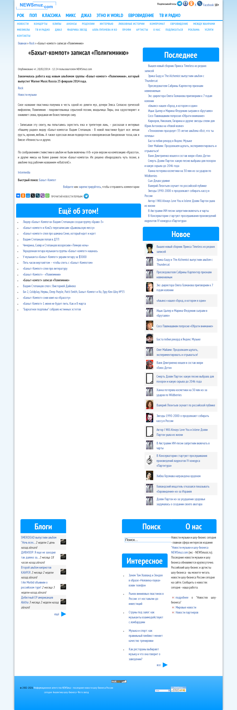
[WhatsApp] (47, 195)
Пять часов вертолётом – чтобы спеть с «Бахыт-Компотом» (58, 262)
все (159, 665)
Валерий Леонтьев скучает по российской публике (177, 185)
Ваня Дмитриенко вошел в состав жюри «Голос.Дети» (179, 155)
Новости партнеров (187, 612)
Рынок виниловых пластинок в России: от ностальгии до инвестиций (146, 598)
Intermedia (24, 172)
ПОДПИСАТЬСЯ (174, 30)
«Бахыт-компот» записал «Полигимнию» (46, 280)
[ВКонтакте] (18, 195)
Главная (22, 43)
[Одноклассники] (23, 195)
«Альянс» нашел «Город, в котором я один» (172, 105)
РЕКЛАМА (194, 30)
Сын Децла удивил (159, 180)
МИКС (71, 15)
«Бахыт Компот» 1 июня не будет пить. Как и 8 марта (54, 303)
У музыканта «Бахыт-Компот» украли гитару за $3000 (55, 257)
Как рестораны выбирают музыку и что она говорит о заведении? (144, 654)
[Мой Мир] (28, 195)
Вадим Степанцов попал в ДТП (41, 239)
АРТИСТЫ (142, 30)
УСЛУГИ (209, 30)
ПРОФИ (126, 30)
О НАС (156, 30)
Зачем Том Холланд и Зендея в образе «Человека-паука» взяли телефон (146, 580)
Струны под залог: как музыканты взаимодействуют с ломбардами (146, 617)
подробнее (182, 597)
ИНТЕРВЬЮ (106, 24)
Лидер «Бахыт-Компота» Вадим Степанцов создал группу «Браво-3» (63, 221)
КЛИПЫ (57, 24)
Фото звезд (83, 692)
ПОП (33, 15)
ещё (56, 614)
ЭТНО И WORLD (110, 15)
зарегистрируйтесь (90, 186)
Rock (32, 43)
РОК (20, 15)
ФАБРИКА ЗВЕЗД (77, 30)
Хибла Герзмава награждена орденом (178, 476)
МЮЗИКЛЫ (23, 30)
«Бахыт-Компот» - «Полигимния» (42, 274)
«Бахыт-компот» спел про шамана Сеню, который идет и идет (59, 233)
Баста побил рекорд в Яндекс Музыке (170, 140)
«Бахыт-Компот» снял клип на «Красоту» (46, 297)
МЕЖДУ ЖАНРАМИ (204, 24)
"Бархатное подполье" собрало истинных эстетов (52, 309)
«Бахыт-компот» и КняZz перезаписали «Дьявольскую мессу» (59, 227)
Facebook (208, 5)
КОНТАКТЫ (23, 36)
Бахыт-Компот (47, 180)
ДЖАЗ (86, 15)
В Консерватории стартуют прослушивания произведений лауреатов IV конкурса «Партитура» (181, 460)
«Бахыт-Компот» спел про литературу (45, 268)
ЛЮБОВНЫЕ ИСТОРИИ (131, 24)
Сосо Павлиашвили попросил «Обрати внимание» (176, 115)
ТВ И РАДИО (169, 15)
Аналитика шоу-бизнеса (65, 692)
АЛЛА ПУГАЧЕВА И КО (104, 30)
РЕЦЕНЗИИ (88, 24)
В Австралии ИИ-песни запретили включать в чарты (178, 210)
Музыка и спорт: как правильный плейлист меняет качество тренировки (146, 635)
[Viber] (42, 195)
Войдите (68, 186)
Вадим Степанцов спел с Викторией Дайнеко (49, 286)
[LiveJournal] (38, 195)
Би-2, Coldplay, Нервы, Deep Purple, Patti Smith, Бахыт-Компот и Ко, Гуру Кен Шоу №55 (74, 291)
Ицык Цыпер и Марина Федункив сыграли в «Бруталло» (180, 110)
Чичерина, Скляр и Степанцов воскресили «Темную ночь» (55, 245)
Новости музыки (27, 94)
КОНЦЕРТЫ (40, 24)
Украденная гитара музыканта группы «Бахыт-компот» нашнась (60, 251)
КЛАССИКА (51, 15)
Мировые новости (186, 607)
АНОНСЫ (71, 24)
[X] (33, 195)
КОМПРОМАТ (157, 24)
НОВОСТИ (23, 24)
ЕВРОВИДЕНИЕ (141, 15)
